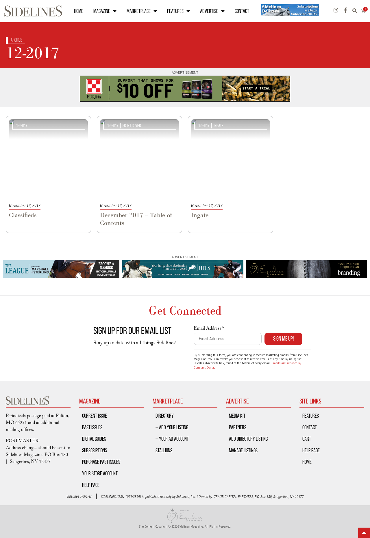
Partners (237, 427)
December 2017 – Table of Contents (136, 219)
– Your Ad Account (172, 439)
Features (175, 11)
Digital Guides (94, 439)
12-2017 (21, 125)
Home (78, 11)
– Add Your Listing (172, 427)
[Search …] (356, 11)
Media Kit (237, 416)
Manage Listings (243, 450)
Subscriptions (94, 450)
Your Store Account (100, 473)
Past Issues (92, 427)
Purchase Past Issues (101, 462)
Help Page (90, 485)
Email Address (209, 329)
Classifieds (22, 215)
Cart (306, 439)
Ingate (218, 125)
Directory (165, 416)
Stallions (164, 450)
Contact (242, 11)
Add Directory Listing (248, 439)
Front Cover (132, 125)
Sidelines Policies (79, 496)
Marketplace (139, 11)
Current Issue (94, 416)
